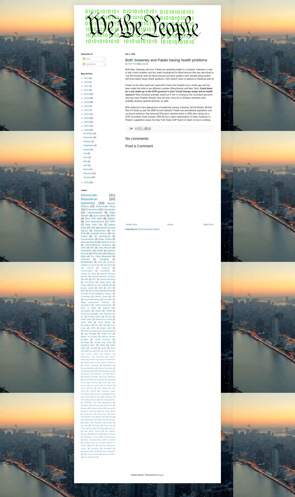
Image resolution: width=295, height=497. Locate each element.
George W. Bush (88, 274)
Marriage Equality (89, 242)
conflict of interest (108, 440)
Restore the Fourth (104, 319)
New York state (93, 218)
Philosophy (97, 253)
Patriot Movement (107, 279)
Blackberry (107, 365)
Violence (111, 428)
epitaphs (87, 443)
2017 (86, 86)
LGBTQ (93, 391)
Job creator (95, 385)
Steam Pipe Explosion (93, 423)
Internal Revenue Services (103, 276)
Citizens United (101, 296)
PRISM (109, 311)
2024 (86, 78)
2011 (86, 110)
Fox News (107, 299)
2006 (86, 130)
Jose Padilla (102, 388)
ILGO (104, 382)
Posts (87, 59)
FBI (113, 296)
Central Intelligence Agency (100, 294)
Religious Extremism (89, 411)
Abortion (107, 354)
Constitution (105, 271)
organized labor (88, 345)
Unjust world (105, 328)
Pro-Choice (89, 282)
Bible (83, 291)
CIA (82, 294)
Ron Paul (102, 417)
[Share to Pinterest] (149, 128)
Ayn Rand (108, 265)
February (87, 173)
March (86, 169)
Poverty (84, 408)
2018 (86, 82)
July (85, 153)
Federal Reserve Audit (92, 380)
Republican (89, 199)
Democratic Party (105, 206)
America (87, 362)
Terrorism (85, 259)
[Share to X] (143, 128)
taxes (103, 348)
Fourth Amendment (92, 299)
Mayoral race (95, 397)
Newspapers (106, 402)
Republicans (100, 230)
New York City (94, 224)
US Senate (100, 428)
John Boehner (87, 388)
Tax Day (84, 425)
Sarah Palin (86, 322)
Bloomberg (107, 291)
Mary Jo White (88, 308)
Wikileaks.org (95, 434)
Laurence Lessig (100, 394)
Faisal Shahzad (108, 377)
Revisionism (102, 414)
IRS (92, 248)
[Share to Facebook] (146, 128)
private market (87, 288)
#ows (90, 351)
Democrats (89, 195)
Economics (92, 209)
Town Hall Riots (87, 428)
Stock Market (104, 322)
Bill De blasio (94, 291)
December (88, 133)
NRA (86, 279)
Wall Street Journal (92, 431)
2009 (86, 118)
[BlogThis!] (139, 128)
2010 (86, 114)
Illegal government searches (95, 302)
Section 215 (93, 420)
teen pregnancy (89, 457)
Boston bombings (105, 368)
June (85, 157)
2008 (86, 122)
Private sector (94, 317)
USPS (93, 328)
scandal (93, 348)
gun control (99, 215)
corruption (104, 259)
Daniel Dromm (107, 371)
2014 (86, 98)
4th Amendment (102, 236)
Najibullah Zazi (91, 402)
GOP (112, 221)
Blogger (160, 475)
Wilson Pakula (109, 434)
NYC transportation (107, 400)
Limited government (103, 305)
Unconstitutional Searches (98, 245)
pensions (95, 448)
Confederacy (86, 371)
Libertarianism (94, 212)
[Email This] (136, 128)
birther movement (90, 440)
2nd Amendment (94, 221)
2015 (86, 94)
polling (102, 345)
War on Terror (96, 285)
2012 (86, 106)
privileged (107, 448)
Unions (84, 285)
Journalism (85, 305)
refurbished (97, 451)
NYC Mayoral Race (88, 400)
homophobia (87, 262)
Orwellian (84, 405)
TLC (97, 325)
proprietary (85, 451)
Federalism (108, 380)
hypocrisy (88, 203)
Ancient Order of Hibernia (104, 362)
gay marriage (90, 334)
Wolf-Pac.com (87, 331)
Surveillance (86, 325)
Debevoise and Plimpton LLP (93, 374)
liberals (109, 285)
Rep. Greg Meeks (108, 411)
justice (92, 445)
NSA (112, 215)
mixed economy (102, 339)
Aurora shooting (91, 365)
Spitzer (111, 218)
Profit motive (86, 319)
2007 (86, 126)
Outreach (96, 405)
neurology (85, 342)
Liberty (99, 250)
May (85, 161)
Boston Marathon (88, 368)
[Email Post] (131, 128)
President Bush (96, 408)
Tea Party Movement (101, 256)
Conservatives (87, 239)
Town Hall (108, 425)
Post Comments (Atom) (148, 229)
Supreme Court (108, 242)
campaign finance (98, 233)
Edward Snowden (91, 377)
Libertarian (109, 209)
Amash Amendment (107, 359)
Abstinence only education (92, 357)
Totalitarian (96, 425)
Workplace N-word (91, 437)
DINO (96, 371)
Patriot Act (107, 405)
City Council (87, 268)
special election (109, 454)
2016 (86, 90)
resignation (110, 451)
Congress (106, 268)
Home (170, 224)
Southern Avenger (108, 420)
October (87, 141)
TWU (105, 325)
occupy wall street (102, 342)
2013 (86, 102)
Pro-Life (108, 317)
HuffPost (94, 382)
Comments (90, 64)
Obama (98, 311)
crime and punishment (105, 331)
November (88, 137)
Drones (112, 374)
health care (106, 334)
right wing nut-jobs (91, 454)
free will (98, 443)
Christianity (85, 296)
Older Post (208, 224)
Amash (92, 359)
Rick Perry (91, 417)
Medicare (108, 397)
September (88, 145)
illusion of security (89, 337)
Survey (109, 423)
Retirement (88, 414)
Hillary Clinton (105, 239)
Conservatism (87, 271)
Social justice (105, 282)
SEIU (83, 420)
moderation (102, 445)
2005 (86, 182)
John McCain (105, 248)
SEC (111, 417)
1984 (98, 351)
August (86, 149)
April (85, 165)
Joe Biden (108, 385)
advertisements (109, 437)
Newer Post (131, 224)
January (87, 177)
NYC (94, 279)
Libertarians (86, 250)
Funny (83, 382)
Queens (109, 408)
